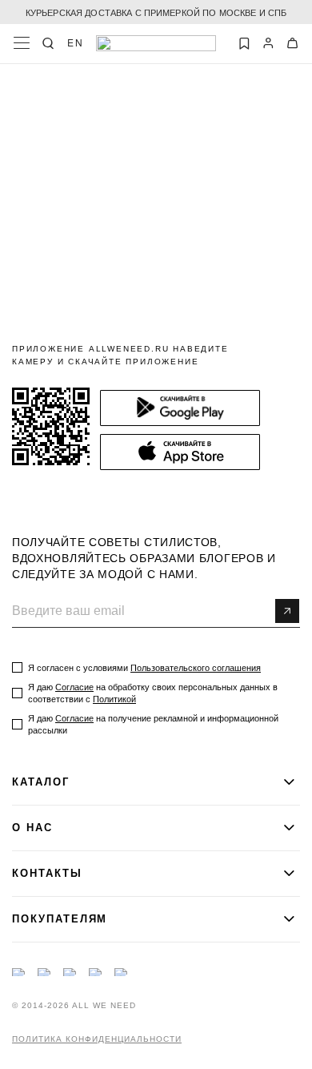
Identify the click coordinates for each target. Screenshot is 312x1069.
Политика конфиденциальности (97, 1039)
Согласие (74, 687)
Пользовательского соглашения (195, 668)
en (75, 42)
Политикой (114, 699)
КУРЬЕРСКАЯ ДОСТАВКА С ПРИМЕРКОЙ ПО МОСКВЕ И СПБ (156, 12)
